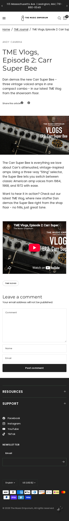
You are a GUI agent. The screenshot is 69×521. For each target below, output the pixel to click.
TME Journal (21, 29)
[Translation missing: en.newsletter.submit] (63, 461)
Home (6, 29)
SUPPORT (11, 403)
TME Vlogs (10, 283)
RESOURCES (13, 391)
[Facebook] (23, 103)
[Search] (59, 18)
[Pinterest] (29, 103)
